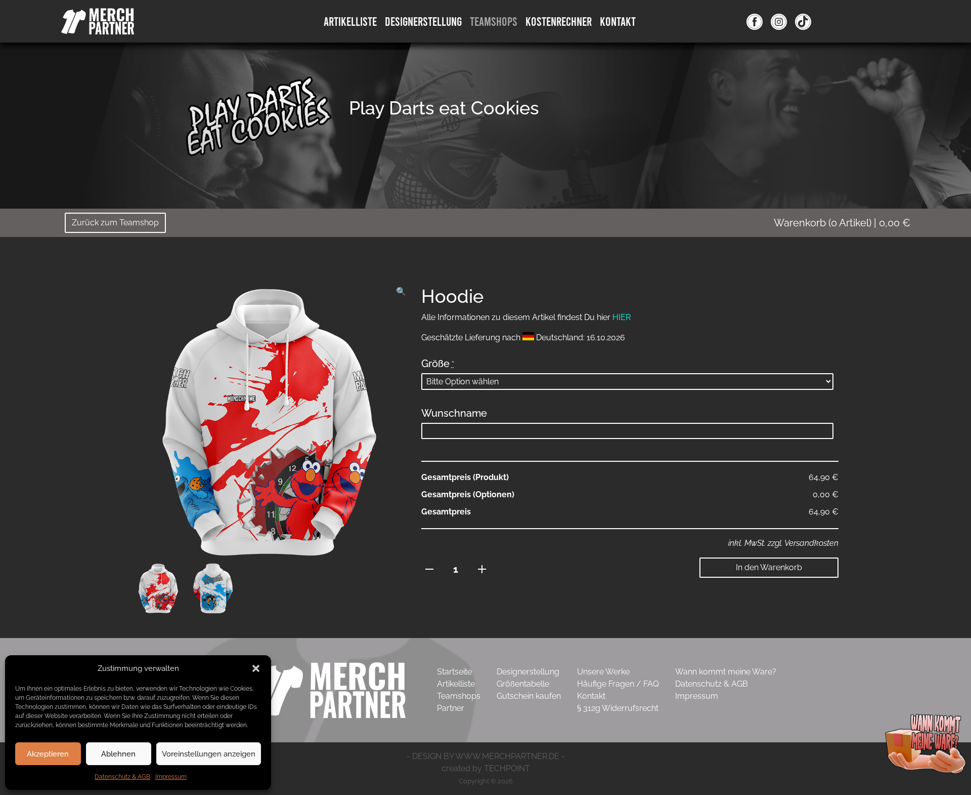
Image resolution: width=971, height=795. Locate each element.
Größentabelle (523, 684)
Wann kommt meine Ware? (725, 672)
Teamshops (493, 21)
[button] (256, 668)
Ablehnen (118, 754)
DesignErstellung (423, 21)
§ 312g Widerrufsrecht (617, 708)
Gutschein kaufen (529, 696)
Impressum (171, 776)
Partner (450, 708)
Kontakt (618, 21)
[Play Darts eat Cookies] (258, 124)
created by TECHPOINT (486, 768)
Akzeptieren (48, 754)
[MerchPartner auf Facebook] (754, 21)
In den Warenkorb (769, 567)
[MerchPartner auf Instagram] (779, 21)
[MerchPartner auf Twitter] (803, 21)
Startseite (454, 672)
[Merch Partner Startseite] (328, 689)
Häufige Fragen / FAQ (618, 684)
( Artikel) (842, 223)
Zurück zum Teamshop (115, 222)
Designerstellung (528, 672)
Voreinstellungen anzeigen (208, 754)
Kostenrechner (558, 21)
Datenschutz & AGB (122, 776)
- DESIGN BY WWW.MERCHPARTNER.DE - (486, 756)
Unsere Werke (603, 672)
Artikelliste (350, 21)
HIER (621, 317)
